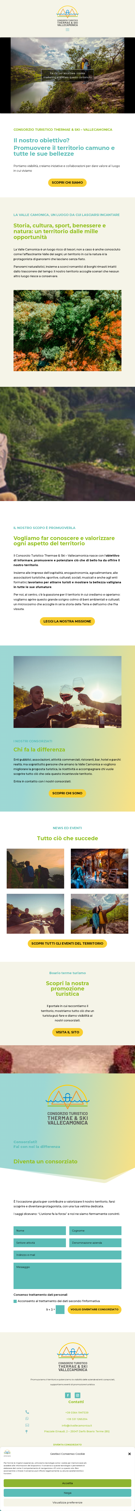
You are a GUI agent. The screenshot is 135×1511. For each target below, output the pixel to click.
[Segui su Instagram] (77, 1395)
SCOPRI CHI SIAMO (67, 183)
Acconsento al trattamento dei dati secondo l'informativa (59, 1301)
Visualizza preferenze (67, 1502)
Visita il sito (67, 1032)
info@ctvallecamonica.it (77, 1425)
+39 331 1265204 (76, 1419)
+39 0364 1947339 (76, 1412)
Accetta (67, 1483)
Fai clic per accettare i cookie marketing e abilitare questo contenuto (67, 75)
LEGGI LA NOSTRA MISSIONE (67, 621)
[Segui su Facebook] (68, 1395)
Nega (67, 1492)
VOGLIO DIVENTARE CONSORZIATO (94, 1309)
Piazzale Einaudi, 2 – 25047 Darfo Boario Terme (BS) (77, 1431)
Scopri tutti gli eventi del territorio (67, 943)
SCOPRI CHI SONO (67, 793)
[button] (129, 1454)
